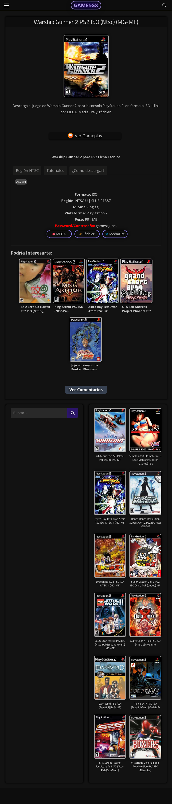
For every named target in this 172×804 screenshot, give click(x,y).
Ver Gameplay (88, 136)
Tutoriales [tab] (55, 170)
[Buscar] (72, 413)
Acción (21, 182)
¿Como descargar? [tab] (88, 170)
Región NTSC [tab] (27, 170)
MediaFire (117, 234)
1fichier (89, 234)
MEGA (61, 234)
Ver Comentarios (86, 389)
